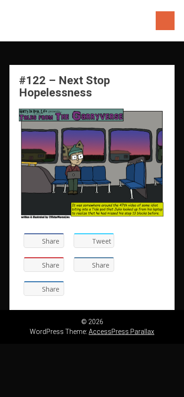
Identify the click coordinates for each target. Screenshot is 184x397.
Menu (165, 20)
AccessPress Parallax (121, 331)
